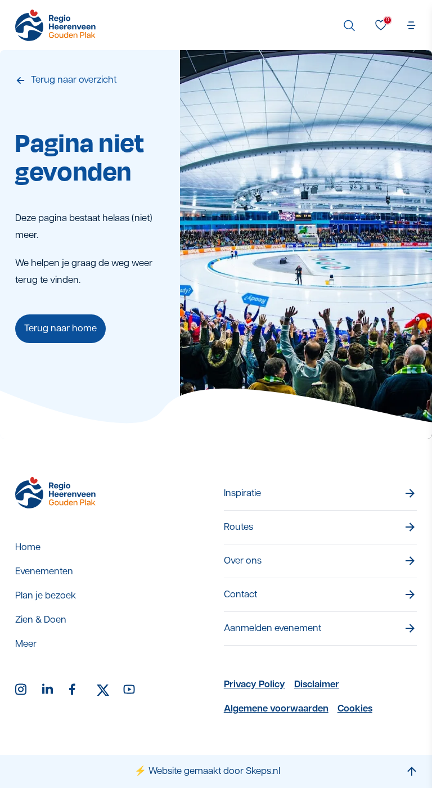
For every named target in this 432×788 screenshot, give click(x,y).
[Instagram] (22, 690)
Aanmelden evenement (272, 628)
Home (27, 547)
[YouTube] (130, 690)
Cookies (355, 709)
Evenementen (44, 572)
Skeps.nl (263, 771)
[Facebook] (76, 690)
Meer (26, 644)
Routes (238, 527)
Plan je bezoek (45, 596)
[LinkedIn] (49, 690)
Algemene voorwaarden (276, 709)
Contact (240, 595)
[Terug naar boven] (411, 771)
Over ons (243, 561)
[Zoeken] (349, 25)
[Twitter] (103, 690)
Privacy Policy (254, 685)
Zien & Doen (40, 620)
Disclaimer (316, 685)
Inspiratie (242, 493)
